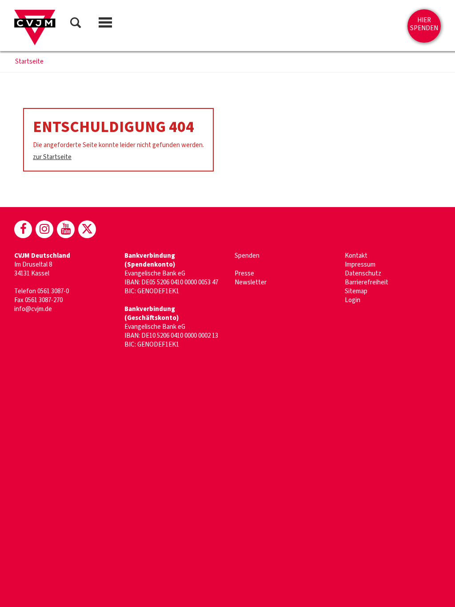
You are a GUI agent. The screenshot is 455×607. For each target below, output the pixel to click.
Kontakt (356, 255)
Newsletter (251, 282)
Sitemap (356, 291)
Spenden (247, 255)
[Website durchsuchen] (75, 24)
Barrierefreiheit (366, 282)
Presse (244, 273)
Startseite (29, 61)
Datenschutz (363, 273)
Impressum (360, 264)
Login (352, 300)
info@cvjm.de (33, 309)
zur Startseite (52, 157)
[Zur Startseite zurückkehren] (35, 27)
